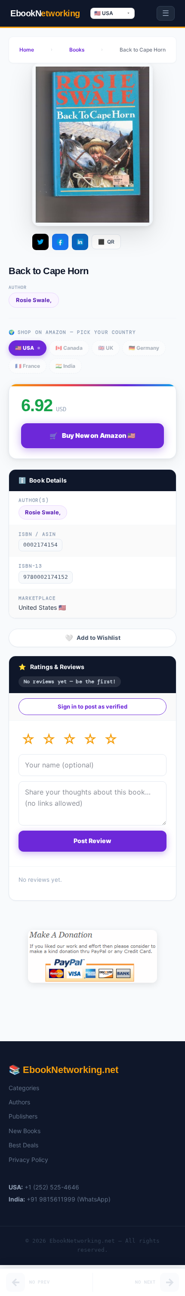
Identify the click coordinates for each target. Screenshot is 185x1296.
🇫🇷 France (27, 366)
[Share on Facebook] (60, 242)
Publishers (23, 1116)
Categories (24, 1087)
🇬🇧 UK (105, 348)
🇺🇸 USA (24, 348)
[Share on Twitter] (40, 242)
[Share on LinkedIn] (80, 242)
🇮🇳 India (65, 366)
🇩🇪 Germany (144, 348)
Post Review (92, 841)
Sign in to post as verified (92, 706)
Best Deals (23, 1145)
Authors (19, 1102)
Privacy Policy (28, 1159)
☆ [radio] (28, 739)
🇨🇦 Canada (69, 348)
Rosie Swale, (34, 299)
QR (106, 241)
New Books (24, 1130)
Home (26, 49)
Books (77, 49)
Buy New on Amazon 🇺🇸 (92, 435)
